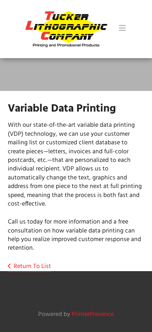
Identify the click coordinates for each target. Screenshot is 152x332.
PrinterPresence (93, 314)
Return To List (32, 266)
